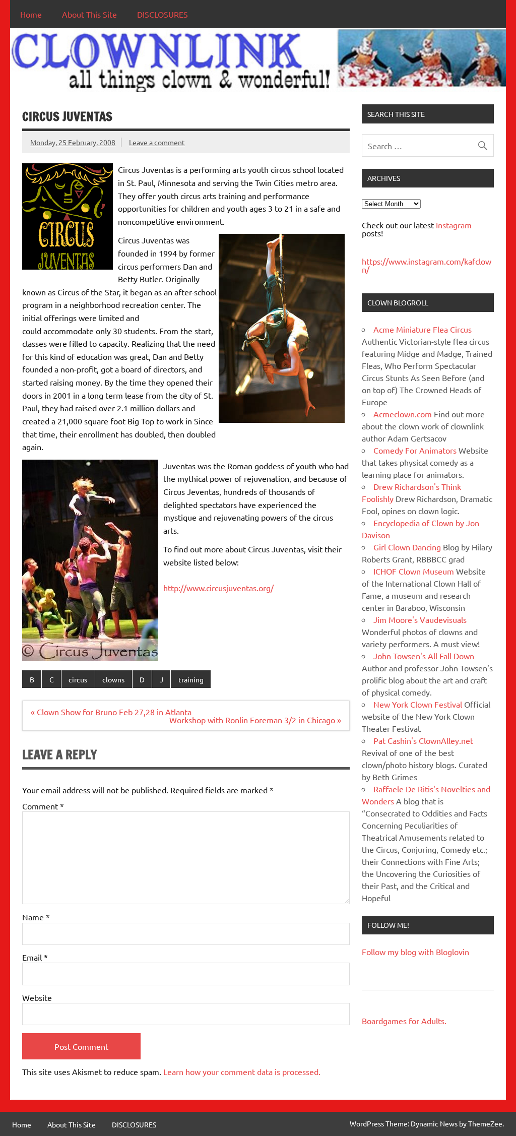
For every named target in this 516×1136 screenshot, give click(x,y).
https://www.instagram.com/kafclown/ (426, 265)
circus (78, 679)
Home (31, 14)
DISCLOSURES (162, 14)
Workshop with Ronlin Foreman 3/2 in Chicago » (255, 720)
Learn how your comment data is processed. (241, 1071)
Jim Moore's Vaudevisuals (420, 619)
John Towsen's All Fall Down (423, 656)
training (191, 679)
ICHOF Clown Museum (413, 571)
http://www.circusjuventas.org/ (218, 588)
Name (36, 917)
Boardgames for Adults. (404, 1021)
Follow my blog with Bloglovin (415, 951)
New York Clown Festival (417, 704)
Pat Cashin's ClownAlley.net (423, 740)
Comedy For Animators (415, 450)
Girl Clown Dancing (407, 547)
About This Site (89, 14)
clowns (113, 679)
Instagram (454, 225)
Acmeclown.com (402, 414)
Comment (43, 806)
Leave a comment (157, 142)
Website (37, 997)
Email (35, 957)
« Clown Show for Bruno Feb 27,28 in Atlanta (111, 712)
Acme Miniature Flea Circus (422, 329)
